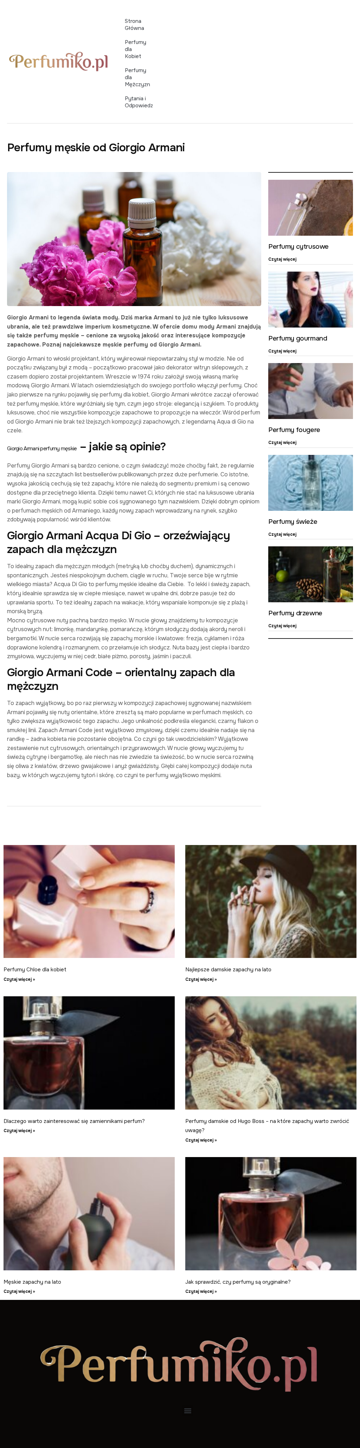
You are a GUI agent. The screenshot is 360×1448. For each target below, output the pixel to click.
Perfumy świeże (292, 521)
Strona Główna (134, 25)
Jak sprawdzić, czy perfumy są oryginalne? (238, 1281)
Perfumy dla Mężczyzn (137, 77)
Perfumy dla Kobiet (135, 49)
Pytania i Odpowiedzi (138, 102)
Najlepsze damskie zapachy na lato (228, 969)
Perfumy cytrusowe (298, 246)
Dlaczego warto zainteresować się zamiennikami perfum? (74, 1121)
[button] (187, 1410)
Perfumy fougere (294, 430)
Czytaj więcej (282, 259)
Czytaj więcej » (19, 979)
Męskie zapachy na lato (32, 1281)
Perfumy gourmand (297, 338)
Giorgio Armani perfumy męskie (42, 448)
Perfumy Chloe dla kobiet (35, 969)
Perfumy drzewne (295, 613)
